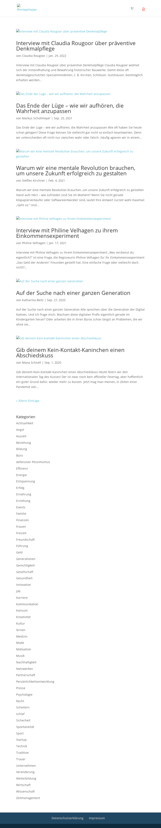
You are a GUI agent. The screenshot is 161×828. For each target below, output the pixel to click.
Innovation (23, 585)
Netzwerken (24, 669)
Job (18, 591)
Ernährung (23, 494)
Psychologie (24, 695)
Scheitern (23, 707)
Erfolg (20, 488)
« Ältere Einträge (27, 401)
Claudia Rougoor (33, 56)
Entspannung (25, 481)
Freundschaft (25, 540)
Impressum (21, 405)
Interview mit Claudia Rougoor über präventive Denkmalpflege (76, 45)
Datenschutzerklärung (54, 405)
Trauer (21, 759)
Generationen (25, 559)
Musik (20, 656)
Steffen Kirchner (33, 180)
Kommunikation (27, 604)
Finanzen (22, 520)
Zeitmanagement (28, 798)
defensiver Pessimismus (33, 462)
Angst (20, 430)
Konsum (22, 610)
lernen (20, 630)
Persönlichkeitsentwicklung (35, 681)
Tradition (22, 753)
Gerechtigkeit (25, 565)
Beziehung (23, 443)
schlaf (20, 714)
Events (20, 507)
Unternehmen (26, 766)
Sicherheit (23, 720)
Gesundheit (24, 578)
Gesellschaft (24, 572)
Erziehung (23, 501)
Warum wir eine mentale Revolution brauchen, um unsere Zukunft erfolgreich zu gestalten (75, 170)
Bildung (21, 449)
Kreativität (23, 617)
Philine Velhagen (33, 243)
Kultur (20, 623)
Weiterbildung (26, 778)
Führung (22, 546)
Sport (20, 733)
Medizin (21, 636)
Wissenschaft (25, 791)
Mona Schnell (31, 363)
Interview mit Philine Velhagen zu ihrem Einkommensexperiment (67, 233)
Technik (21, 746)
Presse (20, 688)
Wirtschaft (23, 785)
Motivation (23, 649)
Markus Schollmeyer (36, 118)
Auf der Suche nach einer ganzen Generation (73, 293)
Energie (21, 475)
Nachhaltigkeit (26, 662)
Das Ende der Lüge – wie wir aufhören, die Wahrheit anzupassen (70, 108)
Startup (21, 740)
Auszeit (21, 436)
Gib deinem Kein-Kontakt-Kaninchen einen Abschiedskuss (70, 352)
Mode (20, 643)
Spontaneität (25, 727)
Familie (21, 514)
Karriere (22, 598)
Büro (19, 455)
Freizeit (21, 533)
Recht (20, 701)
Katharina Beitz (33, 300)
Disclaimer (35, 405)
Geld (19, 552)
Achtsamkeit (24, 423)
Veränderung (25, 772)
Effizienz (22, 468)
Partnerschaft (25, 675)
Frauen (21, 527)
